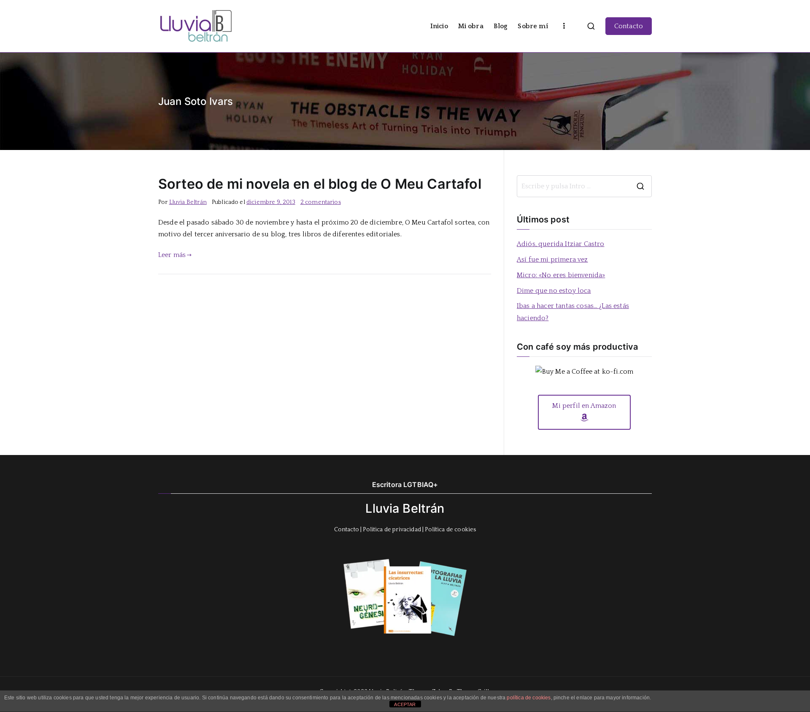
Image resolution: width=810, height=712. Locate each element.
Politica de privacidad (392, 529)
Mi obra (470, 26)
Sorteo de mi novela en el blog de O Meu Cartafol (319, 184)
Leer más (172, 255)
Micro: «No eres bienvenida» (561, 275)
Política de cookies (450, 529)
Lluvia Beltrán (188, 202)
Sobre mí (533, 26)
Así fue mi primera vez (552, 259)
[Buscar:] (584, 186)
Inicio (439, 26)
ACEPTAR (405, 704)
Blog (501, 26)
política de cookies (529, 698)
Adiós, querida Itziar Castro (560, 244)
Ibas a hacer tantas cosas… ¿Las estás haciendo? (573, 312)
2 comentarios (320, 202)
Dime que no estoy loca (554, 290)
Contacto (628, 26)
